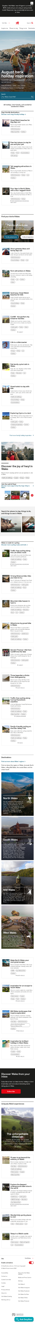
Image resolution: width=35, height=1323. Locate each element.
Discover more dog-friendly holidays (12, 114)
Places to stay (14, 28)
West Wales (9, 932)
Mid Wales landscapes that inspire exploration (20, 1012)
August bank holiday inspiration (17, 74)
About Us (4, 1293)
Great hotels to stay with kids (19, 387)
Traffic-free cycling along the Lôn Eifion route (20, 551)
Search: (3, 94)
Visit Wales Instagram (24, 1287)
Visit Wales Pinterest (23, 1301)
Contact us (4, 1276)
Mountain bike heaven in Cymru (20, 602)
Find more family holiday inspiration (21, 435)
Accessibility (4, 1273)
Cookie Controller (6, 1279)
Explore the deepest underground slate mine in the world (21, 1186)
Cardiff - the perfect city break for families (19, 318)
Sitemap (20, 1281)
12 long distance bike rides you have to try (20, 577)
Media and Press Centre (24, 1277)
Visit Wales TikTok (23, 1297)
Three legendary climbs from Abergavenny (19, 676)
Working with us (5, 1299)
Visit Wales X (21, 1284)
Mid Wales (9, 889)
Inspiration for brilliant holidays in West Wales (19, 1042)
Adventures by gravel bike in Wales (20, 624)
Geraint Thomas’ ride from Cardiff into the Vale (21, 651)
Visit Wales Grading (6, 1296)
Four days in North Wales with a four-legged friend (20, 189)
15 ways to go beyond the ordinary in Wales (20, 1158)
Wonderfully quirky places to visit (20, 1216)
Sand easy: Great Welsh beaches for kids (19, 294)
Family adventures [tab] (11, 237)
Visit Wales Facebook (23, 1291)
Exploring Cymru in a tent (20, 413)
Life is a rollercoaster (18, 342)
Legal (2, 1286)
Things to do (23, 28)
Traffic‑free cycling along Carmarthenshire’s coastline (20, 700)
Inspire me (4, 28)
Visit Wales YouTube (23, 1294)
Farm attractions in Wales (20, 271)
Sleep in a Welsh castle (19, 1234)
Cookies (3, 1283)
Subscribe (11, 1091)
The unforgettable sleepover (17, 1135)
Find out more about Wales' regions (12, 761)
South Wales (10, 839)
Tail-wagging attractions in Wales (21, 167)
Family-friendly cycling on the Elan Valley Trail (20, 727)
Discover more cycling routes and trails (13, 545)
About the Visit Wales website (24, 1273)
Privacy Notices (5, 1289)
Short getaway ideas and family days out (20, 249)
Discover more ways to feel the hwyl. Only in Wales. (15, 486)
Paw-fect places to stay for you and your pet (20, 143)
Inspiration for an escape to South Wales (21, 986)
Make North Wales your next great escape (19, 961)
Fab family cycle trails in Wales (19, 365)
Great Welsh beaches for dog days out (20, 121)
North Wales (10, 798)
